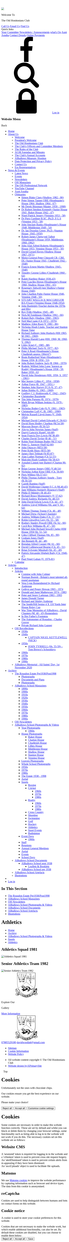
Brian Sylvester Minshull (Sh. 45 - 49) (41, 550)
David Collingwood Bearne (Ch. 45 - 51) (43, 547)
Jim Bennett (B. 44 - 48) (34, 541)
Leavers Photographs (32, 761)
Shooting (33, 815)
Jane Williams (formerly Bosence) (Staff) (42, 489)
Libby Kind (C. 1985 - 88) (35, 345)
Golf (30, 821)
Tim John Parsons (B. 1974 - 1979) (40, 399)
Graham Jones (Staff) (32, 538)
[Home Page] (2, 9)
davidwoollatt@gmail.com (31, 1042)
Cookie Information (18, 1051)
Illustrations (21, 875)
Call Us (5, 26)
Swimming (34, 818)
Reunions (26, 845)
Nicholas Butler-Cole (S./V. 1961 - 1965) (43, 408)
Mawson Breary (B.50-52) (35, 426)
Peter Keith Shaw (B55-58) (35, 450)
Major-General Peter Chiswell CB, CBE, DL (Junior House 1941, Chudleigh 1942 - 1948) (43, 260)
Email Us (15, 26)
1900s (24, 691)
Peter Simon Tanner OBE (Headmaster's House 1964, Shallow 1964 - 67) (42, 202)
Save (30, 1239)
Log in (55, 112)
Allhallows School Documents (31, 860)
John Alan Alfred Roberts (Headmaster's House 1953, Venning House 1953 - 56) (42, 247)
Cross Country (36, 812)
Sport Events (35, 830)
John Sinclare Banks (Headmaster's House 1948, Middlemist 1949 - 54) (43, 226)
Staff (23, 842)
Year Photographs (30, 727)
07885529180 (8, 1042)
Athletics (33, 827)
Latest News (21, 173)
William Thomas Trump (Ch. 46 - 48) (41, 510)
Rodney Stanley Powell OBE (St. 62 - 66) (43, 522)
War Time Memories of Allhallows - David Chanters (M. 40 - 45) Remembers (44, 612)
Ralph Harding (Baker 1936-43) (38, 278)
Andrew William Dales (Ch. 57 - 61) (40, 516)
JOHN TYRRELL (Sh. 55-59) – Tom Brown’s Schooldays (45, 648)
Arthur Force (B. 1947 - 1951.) (37, 384)
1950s (24, 643)
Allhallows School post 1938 (36, 863)
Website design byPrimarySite (25, 1065)
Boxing (32, 785)
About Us (13, 134)
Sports (24, 782)
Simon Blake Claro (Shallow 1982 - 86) (42, 197)
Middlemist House (38, 748)
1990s (24, 661)
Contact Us (21, 164)
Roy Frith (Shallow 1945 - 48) (37, 312)
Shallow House (36, 751)
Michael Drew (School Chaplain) (39, 513)
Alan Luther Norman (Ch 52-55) (38, 456)
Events (18, 176)
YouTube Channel (24, 188)
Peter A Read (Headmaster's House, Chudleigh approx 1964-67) (40, 353)
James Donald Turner (32, 598)
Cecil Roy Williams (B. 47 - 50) (38, 525)
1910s (24, 694)
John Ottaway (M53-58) (34, 447)
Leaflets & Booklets (38, 866)
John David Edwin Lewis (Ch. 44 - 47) (42, 501)
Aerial (24, 779)
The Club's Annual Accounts (30, 155)
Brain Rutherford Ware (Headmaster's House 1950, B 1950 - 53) (41, 359)
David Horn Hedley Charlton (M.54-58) (42, 423)
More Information (10, 1013)
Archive (12, 670)
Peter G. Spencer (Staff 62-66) (37, 444)
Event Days (27, 836)
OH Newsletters (23, 721)
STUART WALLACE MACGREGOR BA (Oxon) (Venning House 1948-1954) (42, 301)
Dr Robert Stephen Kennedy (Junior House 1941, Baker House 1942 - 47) (44, 211)
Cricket (32, 788)
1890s (24, 688)
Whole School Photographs (35, 764)
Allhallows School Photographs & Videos (37, 724)
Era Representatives (25, 167)
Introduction (21, 568)
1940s (24, 634)
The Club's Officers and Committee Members (39, 146)
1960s (24, 652)
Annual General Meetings (35, 848)
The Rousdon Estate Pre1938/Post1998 (35, 673)
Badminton (34, 833)
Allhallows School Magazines (30, 685)
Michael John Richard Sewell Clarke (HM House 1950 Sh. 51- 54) (43, 530)
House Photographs (31, 733)
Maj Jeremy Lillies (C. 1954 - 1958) (40, 381)
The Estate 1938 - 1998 (33, 776)
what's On (55, 32)
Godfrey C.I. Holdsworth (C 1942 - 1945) (43, 393)
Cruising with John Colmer (35, 574)
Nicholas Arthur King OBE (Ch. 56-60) (42, 471)
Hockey (32, 824)
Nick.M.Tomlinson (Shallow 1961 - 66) (42, 315)
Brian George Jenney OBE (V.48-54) (41, 468)
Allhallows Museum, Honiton (30, 158)
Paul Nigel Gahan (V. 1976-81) (38, 559)
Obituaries (20, 194)
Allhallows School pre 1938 (36, 869)
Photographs (28, 676)
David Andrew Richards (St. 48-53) (40, 498)
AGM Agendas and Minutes (30, 152)
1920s (24, 697)
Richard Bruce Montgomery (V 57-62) (41, 495)
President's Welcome (26, 140)
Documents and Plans (32, 679)
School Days (28, 857)
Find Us (25, 26)
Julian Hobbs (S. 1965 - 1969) (37, 390)
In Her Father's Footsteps (34, 616)
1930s (24, 631)
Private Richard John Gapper (36, 625)
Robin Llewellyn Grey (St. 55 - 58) (40, 519)
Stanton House (36, 755)
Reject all (7, 1108)
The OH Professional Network (31, 185)
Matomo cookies (18, 1180)
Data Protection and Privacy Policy (33, 161)
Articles (12, 565)
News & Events (16, 170)
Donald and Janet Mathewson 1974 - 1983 (43, 592)
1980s (24, 658)
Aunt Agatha (21, 191)
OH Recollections (24, 628)
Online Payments (36, 35)
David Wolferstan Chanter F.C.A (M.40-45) (44, 486)
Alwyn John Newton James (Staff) (39, 429)
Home (11, 131)
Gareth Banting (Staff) (33, 483)
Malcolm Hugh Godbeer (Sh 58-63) (40, 459)
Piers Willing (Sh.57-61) (34, 474)
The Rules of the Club (26, 149)
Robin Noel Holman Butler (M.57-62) (41, 441)
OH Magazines (23, 182)
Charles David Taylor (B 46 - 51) (39, 438)
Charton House (36, 739)
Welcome (20, 137)
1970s (24, 655)
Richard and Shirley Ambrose (37, 601)
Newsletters (21, 179)
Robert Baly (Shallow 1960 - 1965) (40, 318)
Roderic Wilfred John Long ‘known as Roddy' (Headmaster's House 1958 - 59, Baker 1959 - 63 (42, 369)
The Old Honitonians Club (29, 143)
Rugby (31, 800)
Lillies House (35, 745)
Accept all (20, 1108)
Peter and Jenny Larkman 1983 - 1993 (41, 595)
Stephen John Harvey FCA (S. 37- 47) (41, 387)
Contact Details (18, 35)
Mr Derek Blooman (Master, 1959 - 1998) (43, 206)
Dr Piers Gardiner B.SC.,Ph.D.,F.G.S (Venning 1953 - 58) (41, 220)
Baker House (35, 736)
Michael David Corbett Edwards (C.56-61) (44, 420)
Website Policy (16, 1054)
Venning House (36, 758)
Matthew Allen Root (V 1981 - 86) (39, 324)
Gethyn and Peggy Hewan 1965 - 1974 (42, 589)
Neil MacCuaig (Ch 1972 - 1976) (39, 321)
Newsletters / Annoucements (34, 32)
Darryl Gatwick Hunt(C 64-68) (37, 432)
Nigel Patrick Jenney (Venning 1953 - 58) (43, 215)
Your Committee (10, 32)
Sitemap (12, 1048)
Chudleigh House (37, 742)
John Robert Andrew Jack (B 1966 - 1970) (44, 363)
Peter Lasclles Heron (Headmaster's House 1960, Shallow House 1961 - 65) (43, 283)
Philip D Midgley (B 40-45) (36, 492)
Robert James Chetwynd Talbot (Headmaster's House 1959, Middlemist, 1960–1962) (42, 239)
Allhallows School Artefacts (29, 872)
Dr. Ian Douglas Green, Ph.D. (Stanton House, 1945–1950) (42, 232)
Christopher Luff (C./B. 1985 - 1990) (41, 411)
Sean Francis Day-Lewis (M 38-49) (40, 435)
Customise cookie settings (41, 1108)
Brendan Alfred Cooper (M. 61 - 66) (40, 544)
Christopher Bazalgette (33, 396)
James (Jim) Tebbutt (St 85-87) (37, 453)
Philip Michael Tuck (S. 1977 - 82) (39, 348)
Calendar (19, 562)
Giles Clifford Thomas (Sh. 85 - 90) (40, 535)
